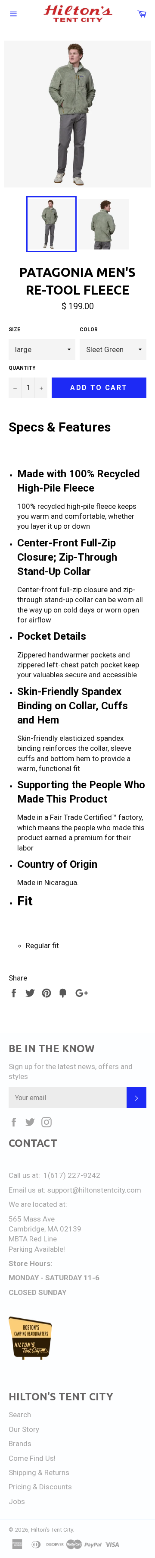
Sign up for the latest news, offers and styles (71, 1071)
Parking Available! (37, 1249)
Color (89, 330)
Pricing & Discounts (40, 1486)
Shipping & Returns (39, 1472)
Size (14, 330)
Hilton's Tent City (52, 1529)
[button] (77, 442)
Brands (20, 1443)
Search (20, 1414)
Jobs (17, 1501)
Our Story (24, 1429)
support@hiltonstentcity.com (94, 1190)
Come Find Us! (32, 1458)
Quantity (22, 368)
